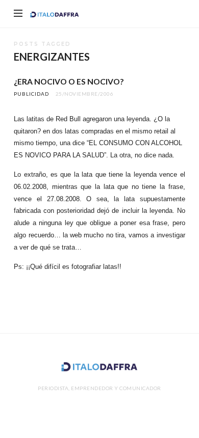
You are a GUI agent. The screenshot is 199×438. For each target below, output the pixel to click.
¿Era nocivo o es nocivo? (68, 81)
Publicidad (31, 94)
